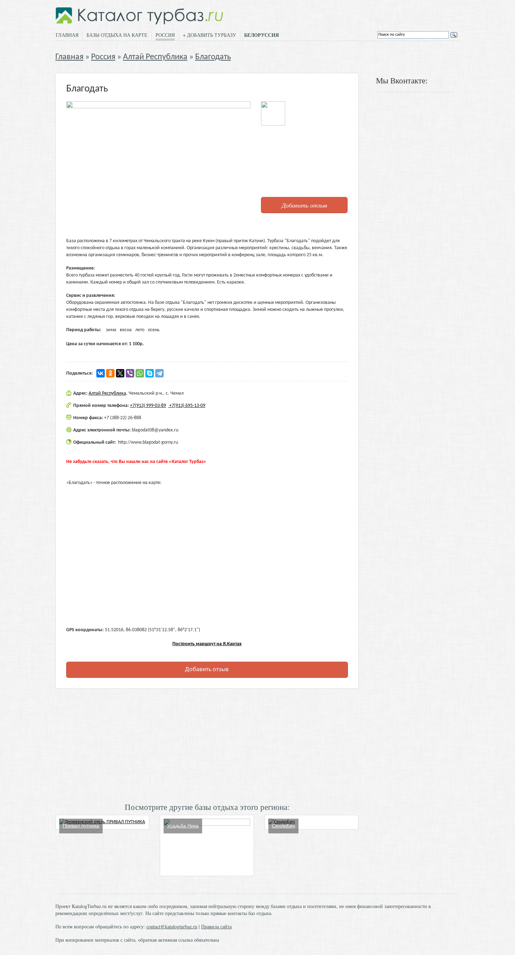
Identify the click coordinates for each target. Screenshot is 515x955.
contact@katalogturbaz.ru (171, 926)
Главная (67, 35)
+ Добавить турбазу (209, 35)
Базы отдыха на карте (117, 35)
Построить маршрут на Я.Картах (206, 644)
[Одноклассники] (110, 373)
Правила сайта (216, 926)
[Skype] (149, 373)
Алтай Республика (155, 57)
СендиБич (283, 825)
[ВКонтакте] (100, 373)
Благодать (213, 57)
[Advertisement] (207, 745)
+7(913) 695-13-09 (186, 405)
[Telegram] (159, 373)
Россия (165, 35)
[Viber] (130, 373)
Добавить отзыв (304, 205)
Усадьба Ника (183, 825)
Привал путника (81, 825)
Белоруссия (261, 35)
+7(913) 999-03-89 (148, 405)
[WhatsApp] (140, 373)
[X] (120, 373)
